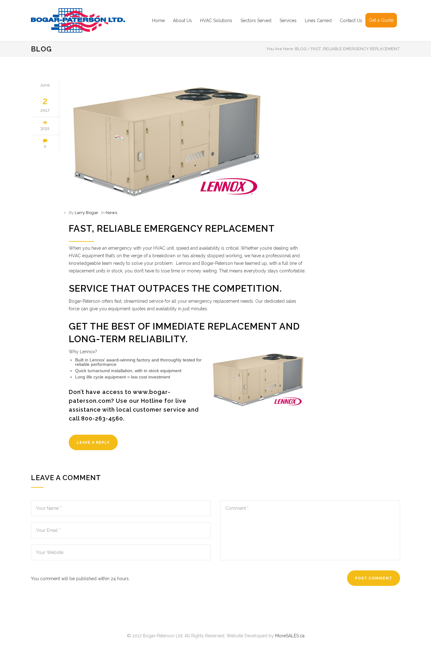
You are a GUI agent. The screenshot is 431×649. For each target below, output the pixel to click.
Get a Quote (381, 20)
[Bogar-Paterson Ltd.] (89, 20)
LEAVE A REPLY (93, 442)
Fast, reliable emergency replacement (172, 228)
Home (158, 20)
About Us (182, 20)
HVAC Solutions (216, 20)
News (111, 212)
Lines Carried (318, 20)
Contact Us (351, 20)
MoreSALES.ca (289, 635)
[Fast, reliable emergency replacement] (187, 140)
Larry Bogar (86, 212)
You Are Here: (280, 48)
